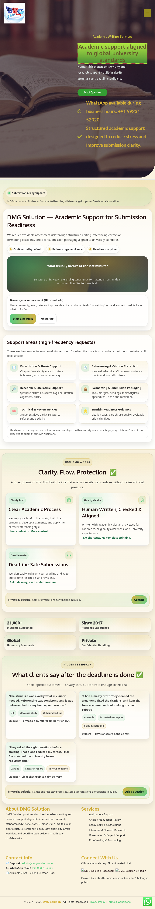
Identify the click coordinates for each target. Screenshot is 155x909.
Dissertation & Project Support (107, 835)
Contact (139, 599)
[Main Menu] (147, 13)
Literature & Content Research (107, 830)
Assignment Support (101, 814)
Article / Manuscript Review (105, 819)
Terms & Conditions (119, 901)
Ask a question (134, 791)
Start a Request (23, 318)
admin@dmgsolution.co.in (37, 863)
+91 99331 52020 (42, 868)
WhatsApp (47, 318)
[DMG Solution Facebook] (97, 870)
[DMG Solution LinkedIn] (130, 870)
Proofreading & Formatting (105, 840)
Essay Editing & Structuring (105, 824)
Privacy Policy (97, 901)
